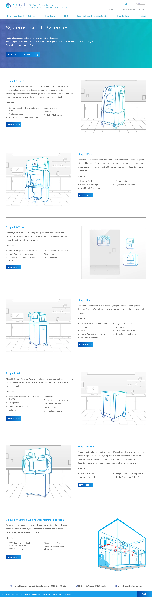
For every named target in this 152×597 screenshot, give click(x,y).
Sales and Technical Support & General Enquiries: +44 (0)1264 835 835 (39, 586)
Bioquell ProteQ (15, 80)
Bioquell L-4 (84, 300)
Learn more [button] (67, 594)
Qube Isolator (123, 16)
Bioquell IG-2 (13, 373)
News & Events (128, 9)
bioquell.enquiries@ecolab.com (130, 586)
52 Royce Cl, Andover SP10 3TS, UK (92, 586)
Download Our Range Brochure (22, 55)
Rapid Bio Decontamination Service (92, 16)
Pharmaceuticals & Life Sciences (21, 16)
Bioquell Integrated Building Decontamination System (35, 519)
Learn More (12, 124)
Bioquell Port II (86, 446)
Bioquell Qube (85, 154)
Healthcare (50, 16)
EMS (66, 16)
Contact (142, 16)
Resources (112, 9)
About (141, 9)
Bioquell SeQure (15, 227)
